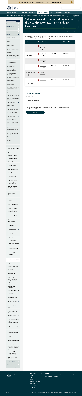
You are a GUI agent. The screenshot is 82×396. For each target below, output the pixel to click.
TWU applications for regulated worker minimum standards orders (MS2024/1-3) (12, 104)
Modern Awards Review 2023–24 (12, 302)
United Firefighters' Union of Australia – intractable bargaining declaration (12, 124)
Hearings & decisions (43, 12)
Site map (31, 379)
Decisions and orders (10, 31)
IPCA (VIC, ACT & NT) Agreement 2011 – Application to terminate (12, 274)
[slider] (29, 96)
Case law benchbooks (10, 361)
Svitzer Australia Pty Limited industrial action (13, 327)
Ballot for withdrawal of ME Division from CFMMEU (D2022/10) (13, 176)
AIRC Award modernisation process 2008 (13, 149)
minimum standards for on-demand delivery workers (36, 2)
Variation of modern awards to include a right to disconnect (13, 128)
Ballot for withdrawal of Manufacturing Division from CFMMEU (13, 188)
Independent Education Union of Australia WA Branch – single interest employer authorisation (12, 280)
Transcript (11, 263)
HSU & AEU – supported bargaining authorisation (12, 70)
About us (27, 7)
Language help (32, 373)
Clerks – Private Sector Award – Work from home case (13, 204)
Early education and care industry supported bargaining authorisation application (12, 210)
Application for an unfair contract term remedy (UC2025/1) (12, 160)
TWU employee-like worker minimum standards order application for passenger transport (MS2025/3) (12, 111)
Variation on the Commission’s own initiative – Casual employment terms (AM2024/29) (13, 347)
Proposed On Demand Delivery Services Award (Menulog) (12, 311)
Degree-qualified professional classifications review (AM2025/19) (12, 51)
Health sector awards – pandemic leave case (40, 15)
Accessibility (55, 392)
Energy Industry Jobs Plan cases (12, 40)
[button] (31, 42)
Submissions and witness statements (14, 260)
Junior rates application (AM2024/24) (11, 74)
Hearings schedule (9, 23)
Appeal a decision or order (11, 29)
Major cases (20, 15)
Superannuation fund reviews (12, 92)
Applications (11, 237)
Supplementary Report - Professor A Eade (44, 47)
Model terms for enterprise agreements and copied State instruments (13, 297)
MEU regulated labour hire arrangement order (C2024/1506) (13, 286)
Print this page (76, 15)
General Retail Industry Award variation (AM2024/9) (13, 65)
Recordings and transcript (11, 367)
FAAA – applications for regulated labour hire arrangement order (12, 225)
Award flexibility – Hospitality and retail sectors (12, 165)
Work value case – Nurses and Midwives (13, 139)
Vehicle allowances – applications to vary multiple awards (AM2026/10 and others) (12, 134)
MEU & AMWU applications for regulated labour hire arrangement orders (13, 79)
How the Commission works (11, 26)
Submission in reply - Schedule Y (44, 54)
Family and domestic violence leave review (12, 230)
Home (8, 15)
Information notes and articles (13, 249)
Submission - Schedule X (43, 60)
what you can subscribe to (52, 376)
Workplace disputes (22, 12)
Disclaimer (60, 392)
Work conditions (32, 12)
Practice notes (9, 364)
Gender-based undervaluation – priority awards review (13, 61)
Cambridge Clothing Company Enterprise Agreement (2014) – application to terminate (12, 194)
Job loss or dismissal (11, 12)
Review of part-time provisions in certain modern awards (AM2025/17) (13, 89)
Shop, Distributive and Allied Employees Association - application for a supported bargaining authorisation (13, 321)
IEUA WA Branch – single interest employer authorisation (13, 268)
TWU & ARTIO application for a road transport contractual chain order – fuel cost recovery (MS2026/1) (13, 97)
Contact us (34, 7)
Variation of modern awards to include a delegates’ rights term (13, 341)
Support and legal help (42, 7)
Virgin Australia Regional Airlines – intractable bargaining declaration (12, 353)
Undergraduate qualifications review (13, 335)
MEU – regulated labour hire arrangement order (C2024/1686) (13, 292)
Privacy (64, 392)
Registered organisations (56, 12)
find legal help (34, 108)
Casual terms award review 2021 (12, 199)
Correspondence (12, 240)
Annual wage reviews (11, 37)
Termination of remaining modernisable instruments (13, 331)
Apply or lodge (66, 12)
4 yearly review (10, 143)
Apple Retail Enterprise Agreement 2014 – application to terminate (12, 154)
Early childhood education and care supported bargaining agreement (13, 57)
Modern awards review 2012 (12, 306)
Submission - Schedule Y (43, 67)
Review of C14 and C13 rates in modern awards (13, 316)
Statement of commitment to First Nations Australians (42, 392)
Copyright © (8, 392)
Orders (10, 256)
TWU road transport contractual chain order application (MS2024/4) (11, 118)
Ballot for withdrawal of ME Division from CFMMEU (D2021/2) (13, 171)
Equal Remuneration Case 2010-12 (13, 216)
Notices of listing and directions (13, 253)
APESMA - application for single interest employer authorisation (13, 45)
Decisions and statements (14, 243)
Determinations (12, 245)
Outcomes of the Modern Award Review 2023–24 (12, 83)
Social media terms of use (71, 392)
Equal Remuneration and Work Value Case (12, 220)
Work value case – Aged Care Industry (12, 358)
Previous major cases (27, 15)
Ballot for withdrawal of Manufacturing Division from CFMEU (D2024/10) (13, 182)
